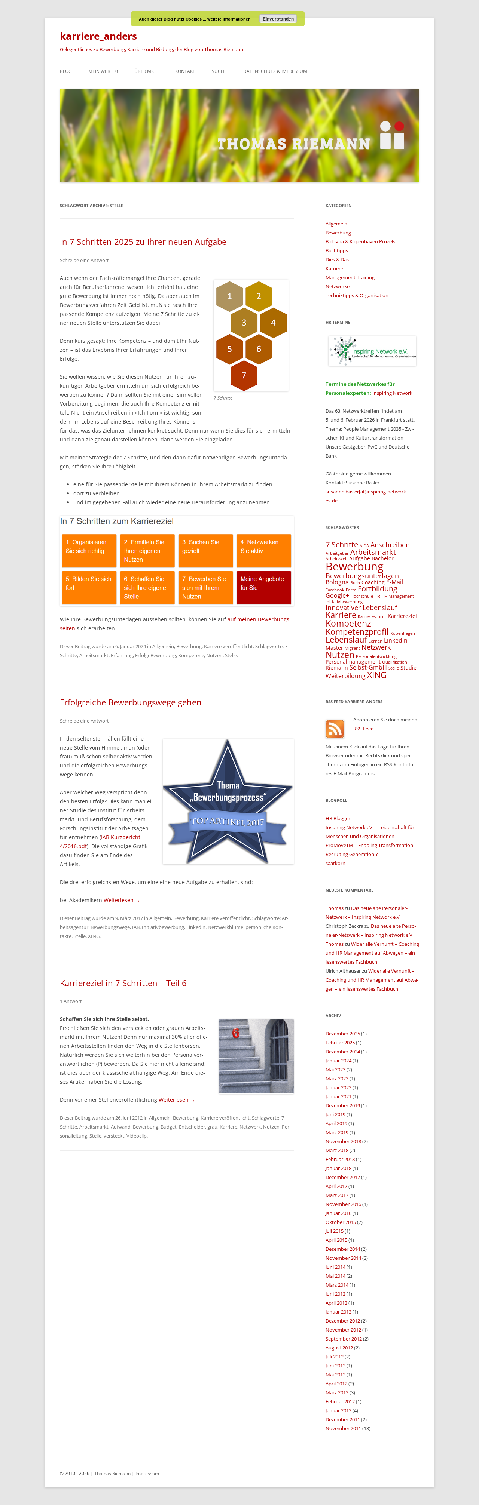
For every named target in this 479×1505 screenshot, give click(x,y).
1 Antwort (71, 1001)
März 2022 (337, 1078)
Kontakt (185, 71)
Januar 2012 (338, 1410)
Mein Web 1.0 (103, 71)
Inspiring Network (392, 393)
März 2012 (337, 1392)
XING (94, 936)
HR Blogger (338, 818)
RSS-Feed (363, 728)
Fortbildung (377, 589)
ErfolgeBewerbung (155, 655)
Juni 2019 (335, 1114)
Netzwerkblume (225, 927)
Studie (408, 667)
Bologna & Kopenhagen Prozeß (360, 241)
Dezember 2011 (343, 1419)
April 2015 (336, 1240)
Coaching (373, 582)
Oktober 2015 (341, 1222)
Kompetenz (191, 655)
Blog (66, 71)
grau (212, 1126)
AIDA (364, 545)
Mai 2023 (335, 1069)
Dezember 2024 (343, 1051)
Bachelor (383, 558)
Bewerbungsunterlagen (362, 575)
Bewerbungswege (110, 927)
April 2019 (336, 1123)
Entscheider (192, 1126)
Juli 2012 (335, 1356)
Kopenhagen (402, 633)
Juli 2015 (335, 1231)
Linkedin (195, 927)
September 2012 (344, 1338)
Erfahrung (122, 655)
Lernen (375, 641)
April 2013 (336, 1302)
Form (351, 590)
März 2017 (337, 1195)
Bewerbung (189, 646)
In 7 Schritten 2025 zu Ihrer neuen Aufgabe (143, 241)
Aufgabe (359, 558)
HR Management (398, 596)
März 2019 (337, 1132)
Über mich (146, 71)
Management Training (350, 277)
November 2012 (343, 1329)
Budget (169, 1126)
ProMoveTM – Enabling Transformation (369, 845)
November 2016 (343, 1204)
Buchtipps (337, 250)
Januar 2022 (338, 1087)
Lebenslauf (346, 639)
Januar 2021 (338, 1096)
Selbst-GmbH (368, 667)
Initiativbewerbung (163, 927)
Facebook (335, 590)
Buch (355, 582)
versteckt (114, 1135)
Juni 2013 (335, 1293)
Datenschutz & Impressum (275, 71)
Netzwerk (250, 1126)
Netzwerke (338, 286)
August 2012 (339, 1347)
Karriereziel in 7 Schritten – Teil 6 (123, 982)
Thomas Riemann (112, 1473)
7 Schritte (342, 544)
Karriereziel (402, 615)
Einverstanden (278, 18)
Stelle (231, 655)
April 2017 (336, 1186)
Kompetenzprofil (357, 631)
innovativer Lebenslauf (361, 607)
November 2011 (343, 1428)
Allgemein (163, 646)
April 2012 (336, 1383)
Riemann (337, 667)
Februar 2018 (340, 1159)
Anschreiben (390, 544)
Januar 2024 (338, 1060)
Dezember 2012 (343, 1320)
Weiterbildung (346, 676)
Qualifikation (394, 662)
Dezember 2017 (343, 1177)
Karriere (213, 646)
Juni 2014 (335, 1267)
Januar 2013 (338, 1311)
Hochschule (362, 596)
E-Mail (394, 582)
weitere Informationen (229, 19)
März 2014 (337, 1284)
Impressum (147, 1473)
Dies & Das (337, 259)
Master (334, 647)
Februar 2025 (340, 1042)
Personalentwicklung (376, 656)
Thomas (335, 908)
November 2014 (343, 1258)
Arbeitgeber (337, 553)
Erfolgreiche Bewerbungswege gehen (131, 702)
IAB (136, 927)
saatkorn (335, 863)
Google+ (337, 595)
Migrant (352, 648)
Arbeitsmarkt (94, 655)
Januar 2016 (338, 1213)
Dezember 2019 (343, 1105)
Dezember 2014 (343, 1249)
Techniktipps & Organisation (357, 295)
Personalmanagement (353, 661)
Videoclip (136, 1135)
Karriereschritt (372, 616)
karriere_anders (98, 36)
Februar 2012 (340, 1401)
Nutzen (214, 655)
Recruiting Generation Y (352, 854)
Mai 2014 (335, 1275)
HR (377, 596)
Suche (219, 71)
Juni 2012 (335, 1365)
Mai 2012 (335, 1374)
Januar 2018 (338, 1168)
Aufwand (121, 1126)
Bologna (337, 582)
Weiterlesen (122, 900)
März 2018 (337, 1150)
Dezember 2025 (343, 1033)
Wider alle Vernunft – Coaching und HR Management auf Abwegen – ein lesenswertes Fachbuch (372, 953)
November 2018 (343, 1141)
